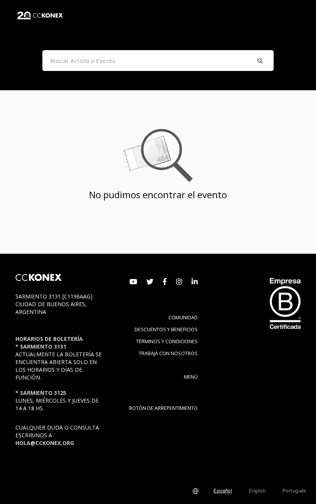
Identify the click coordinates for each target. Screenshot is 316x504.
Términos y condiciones (167, 341)
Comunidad (183, 317)
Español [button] (222, 491)
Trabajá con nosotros (168, 353)
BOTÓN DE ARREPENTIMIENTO (163, 408)
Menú (191, 377)
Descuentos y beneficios (166, 329)
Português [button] (294, 491)
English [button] (257, 491)
